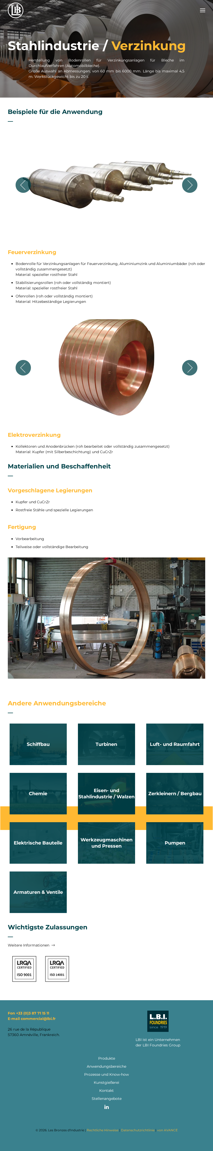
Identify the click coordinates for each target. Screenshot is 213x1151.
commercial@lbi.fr (38, 1018)
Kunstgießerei (106, 1082)
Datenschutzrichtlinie (138, 1130)
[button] (202, 10)
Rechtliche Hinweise (102, 1130)
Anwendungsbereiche (106, 1066)
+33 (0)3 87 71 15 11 (32, 1013)
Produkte (106, 1058)
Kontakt (106, 1090)
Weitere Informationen (28, 945)
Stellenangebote (107, 1098)
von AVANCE (167, 1130)
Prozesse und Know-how (106, 1074)
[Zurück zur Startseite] (15, 10)
